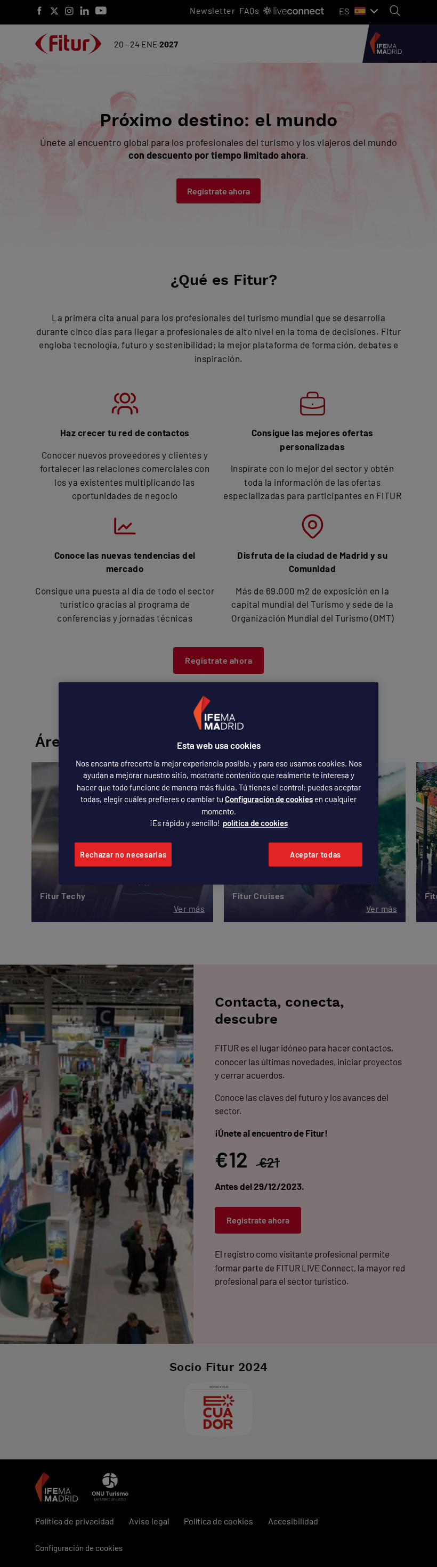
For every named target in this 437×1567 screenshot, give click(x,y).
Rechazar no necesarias (123, 854)
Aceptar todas (315, 854)
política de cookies (255, 823)
